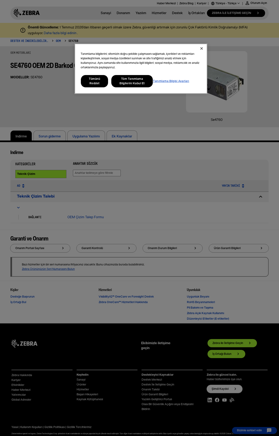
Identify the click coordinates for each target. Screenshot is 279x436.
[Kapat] (201, 48)
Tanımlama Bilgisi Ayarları (171, 81)
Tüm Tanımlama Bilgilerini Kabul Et (132, 81)
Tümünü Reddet (94, 81)
